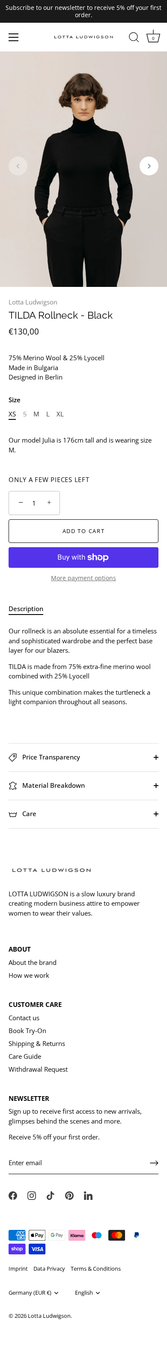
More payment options (83, 578)
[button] (18, 166)
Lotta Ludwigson (33, 302)
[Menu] (13, 37)
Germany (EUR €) (30, 1293)
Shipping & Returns (37, 1043)
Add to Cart (84, 531)
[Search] (134, 38)
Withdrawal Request (38, 1069)
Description (26, 608)
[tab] (30, 609)
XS (12, 414)
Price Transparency (50, 757)
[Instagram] (31, 1194)
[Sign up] (154, 1163)
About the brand (33, 962)
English (84, 1293)
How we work (29, 975)
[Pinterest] (69, 1194)
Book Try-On (27, 1030)
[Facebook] (13, 1194)
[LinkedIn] (88, 1194)
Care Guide (25, 1056)
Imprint (18, 1268)
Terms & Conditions (96, 1268)
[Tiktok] (50, 1194)
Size (15, 400)
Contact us (24, 1017)
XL (60, 414)
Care (28, 813)
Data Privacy (49, 1268)
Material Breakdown (53, 785)
